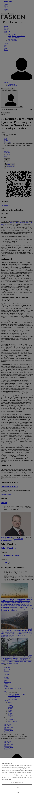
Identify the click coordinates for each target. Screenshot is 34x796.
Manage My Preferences (17, 782)
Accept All (17, 792)
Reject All (17, 787)
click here (8, 779)
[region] (17, 777)
